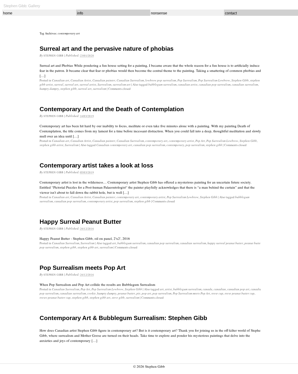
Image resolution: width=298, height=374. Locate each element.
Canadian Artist (81, 80)
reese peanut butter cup (239, 293)
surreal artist (88, 84)
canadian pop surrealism (214, 84)
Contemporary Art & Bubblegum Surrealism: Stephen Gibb (123, 317)
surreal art (71, 84)
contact (231, 13)
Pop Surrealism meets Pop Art (82, 267)
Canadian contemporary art (114, 145)
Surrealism (104, 84)
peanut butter (253, 243)
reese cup (217, 293)
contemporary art (156, 141)
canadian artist (187, 84)
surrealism (99, 89)
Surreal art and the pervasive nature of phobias (106, 48)
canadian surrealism (245, 84)
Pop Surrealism (187, 80)
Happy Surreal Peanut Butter (80, 221)
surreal (58, 84)
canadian (220, 289)
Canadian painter (103, 80)
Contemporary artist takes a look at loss (96, 165)
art (114, 243)
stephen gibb (68, 89)
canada (207, 289)
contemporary (175, 145)
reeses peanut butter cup (55, 297)
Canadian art (60, 80)
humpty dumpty (49, 89)
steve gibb (118, 297)
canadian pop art (238, 289)
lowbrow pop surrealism (160, 80)
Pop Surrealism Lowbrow (214, 80)
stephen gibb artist (51, 145)
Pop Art (200, 141)
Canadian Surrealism (130, 80)
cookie (91, 293)
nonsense (159, 13)
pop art (146, 293)
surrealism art (121, 84)
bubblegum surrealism (162, 84)
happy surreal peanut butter (225, 243)
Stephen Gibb (53, 55)
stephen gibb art (88, 247)
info (80, 13)
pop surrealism (195, 145)
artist (168, 289)
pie (138, 293)
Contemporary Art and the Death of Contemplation (112, 109)
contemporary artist (181, 141)
